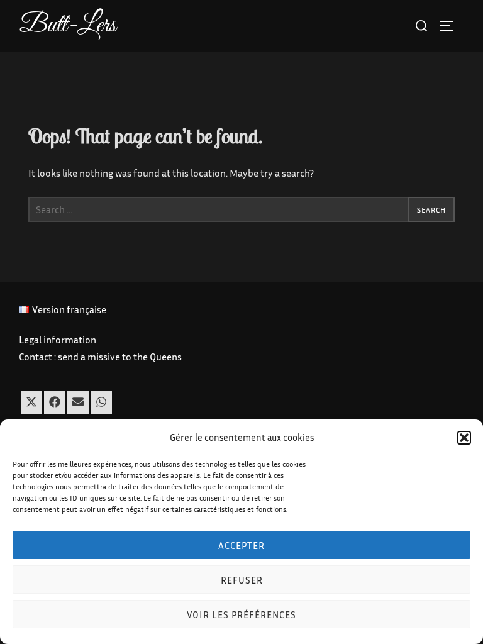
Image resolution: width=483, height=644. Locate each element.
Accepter (241, 545)
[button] (464, 437)
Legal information (57, 339)
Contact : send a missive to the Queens (100, 356)
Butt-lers (67, 26)
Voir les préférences (241, 614)
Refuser (242, 580)
